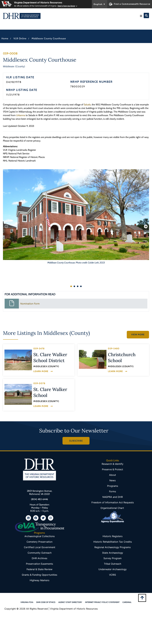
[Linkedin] (28, 518)
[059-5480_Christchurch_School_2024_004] (92, 359)
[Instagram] (50, 518)
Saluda (87, 104)
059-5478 (39, 348)
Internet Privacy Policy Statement (102, 602)
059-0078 (39, 383)
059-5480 (113, 348)
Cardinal (127, 602)
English (99, 4)
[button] (141, 16)
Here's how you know (66, 6)
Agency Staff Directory (70, 602)
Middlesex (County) (14, 66)
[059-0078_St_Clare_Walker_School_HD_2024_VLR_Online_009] (18, 394)
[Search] (146, 15)
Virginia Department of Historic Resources (38, 2)
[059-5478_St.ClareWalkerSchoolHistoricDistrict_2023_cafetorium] (18, 360)
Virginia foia (26, 602)
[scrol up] (142, 598)
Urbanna (20, 115)
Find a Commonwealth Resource (132, 4)
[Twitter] (43, 518)
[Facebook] (35, 518)
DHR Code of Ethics (45, 602)
